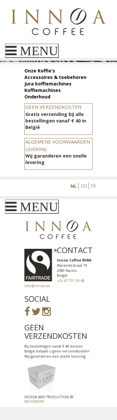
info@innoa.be (37, 285)
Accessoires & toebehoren (55, 77)
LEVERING (36, 149)
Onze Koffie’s (39, 71)
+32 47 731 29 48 (70, 280)
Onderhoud (37, 97)
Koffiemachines (42, 90)
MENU (37, 50)
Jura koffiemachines (48, 84)
